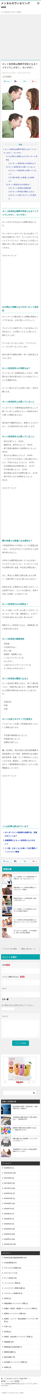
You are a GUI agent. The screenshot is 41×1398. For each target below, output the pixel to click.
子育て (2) (7, 1326)
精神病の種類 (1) (10, 1352)
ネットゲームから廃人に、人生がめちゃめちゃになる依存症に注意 (12, 949)
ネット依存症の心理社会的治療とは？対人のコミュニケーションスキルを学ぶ (25, 922)
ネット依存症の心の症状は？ (18, 184)
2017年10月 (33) (10, 1173)
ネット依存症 (7, 76)
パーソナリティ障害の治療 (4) (14, 1288)
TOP (15, 1378)
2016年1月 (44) (9, 1239)
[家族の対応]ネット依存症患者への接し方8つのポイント (25, 899)
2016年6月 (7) (9, 1214)
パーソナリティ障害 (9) (12, 1283)
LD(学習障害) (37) (10, 1263)
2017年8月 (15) (9, 1183)
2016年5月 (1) (9, 1219)
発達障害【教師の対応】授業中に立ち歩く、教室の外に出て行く (24, 1129)
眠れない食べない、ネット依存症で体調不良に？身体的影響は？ (31, 949)
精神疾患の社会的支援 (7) (13, 1347)
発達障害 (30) (9, 1342)
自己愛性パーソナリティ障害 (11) (15, 1362)
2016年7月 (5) (9, 1208)
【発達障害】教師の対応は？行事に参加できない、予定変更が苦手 (25, 1118)
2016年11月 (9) (9, 1193)
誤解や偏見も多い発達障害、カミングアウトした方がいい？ (25, 1139)
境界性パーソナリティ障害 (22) (15, 1313)
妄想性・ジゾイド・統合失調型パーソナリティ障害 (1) (21, 1320)
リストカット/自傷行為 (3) (13, 1293)
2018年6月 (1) (9, 1168)
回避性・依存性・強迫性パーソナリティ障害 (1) (20, 1308)
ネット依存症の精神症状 (19, 188)
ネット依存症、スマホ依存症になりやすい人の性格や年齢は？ (25, 910)
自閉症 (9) (7, 1367)
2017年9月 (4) (9, 1178)
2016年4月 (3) (9, 1224)
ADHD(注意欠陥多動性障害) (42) (15, 1257)
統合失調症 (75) (9, 1357)
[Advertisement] (20, 36)
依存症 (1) (7, 1298)
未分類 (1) (7, 1331)
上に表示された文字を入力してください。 (18, 1005)
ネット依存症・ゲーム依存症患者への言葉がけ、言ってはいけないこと (25, 877)
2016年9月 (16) (9, 1203)
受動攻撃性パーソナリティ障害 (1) (16, 1303)
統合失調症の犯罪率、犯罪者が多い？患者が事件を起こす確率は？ (25, 1107)
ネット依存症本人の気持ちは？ (22, 163)
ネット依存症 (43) (10, 1278)
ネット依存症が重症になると (21, 191)
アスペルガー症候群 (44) (12, 1268)
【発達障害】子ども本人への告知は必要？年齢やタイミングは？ (25, 1150)
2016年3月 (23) (9, 1229)
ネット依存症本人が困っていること (21, 167)
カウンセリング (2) (10, 1273)
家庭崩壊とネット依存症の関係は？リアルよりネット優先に (25, 888)
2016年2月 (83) (9, 1234)
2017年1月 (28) (9, 1188)
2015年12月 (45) (10, 1244)
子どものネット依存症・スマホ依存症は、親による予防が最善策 (25, 931)
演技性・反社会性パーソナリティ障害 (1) (18, 1337)
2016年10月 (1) (9, 1198)
